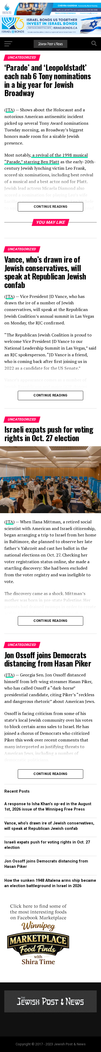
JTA (9, 296)
